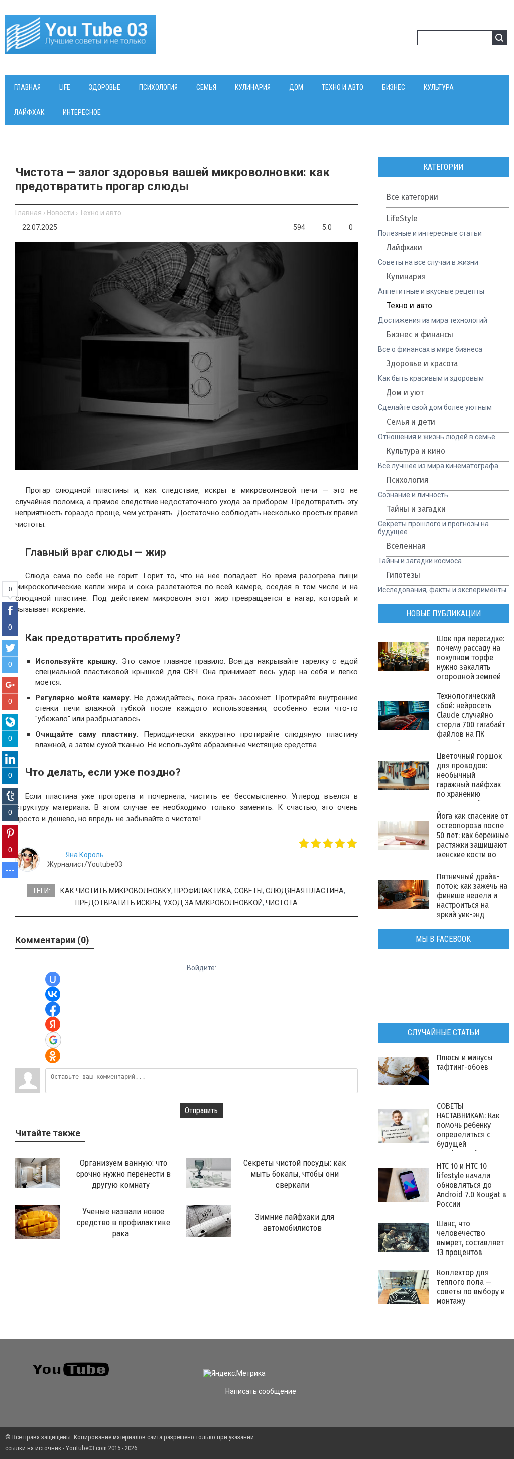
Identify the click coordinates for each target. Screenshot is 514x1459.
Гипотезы (403, 575)
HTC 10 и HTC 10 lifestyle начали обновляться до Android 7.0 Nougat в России (471, 1185)
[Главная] (80, 47)
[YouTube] (445, 1364)
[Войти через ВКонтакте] (52, 994)
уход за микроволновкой (213, 903)
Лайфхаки (404, 247)
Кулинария (406, 276)
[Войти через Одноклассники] (52, 1055)
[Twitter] (409, 1364)
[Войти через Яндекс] (52, 1024)
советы (248, 891)
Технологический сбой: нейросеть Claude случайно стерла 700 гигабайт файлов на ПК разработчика (471, 719)
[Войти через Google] (53, 1040)
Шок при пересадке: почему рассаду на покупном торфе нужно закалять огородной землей (470, 657)
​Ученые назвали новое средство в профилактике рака (123, 1222)
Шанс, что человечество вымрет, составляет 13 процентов (470, 1238)
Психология (407, 480)
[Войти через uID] (52, 979)
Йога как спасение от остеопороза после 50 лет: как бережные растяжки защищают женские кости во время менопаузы (473, 840)
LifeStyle (402, 218)
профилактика (202, 891)
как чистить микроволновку (115, 891)
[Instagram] (463, 1364)
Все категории (412, 197)
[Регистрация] (406, 39)
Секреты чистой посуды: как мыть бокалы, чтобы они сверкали (294, 1174)
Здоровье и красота (422, 363)
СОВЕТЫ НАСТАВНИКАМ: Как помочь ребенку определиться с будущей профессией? (468, 1129)
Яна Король (85, 855)
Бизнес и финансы (420, 334)
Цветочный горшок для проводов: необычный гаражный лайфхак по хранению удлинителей (469, 779)
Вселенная (406, 546)
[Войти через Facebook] (52, 1009)
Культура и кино (416, 451)
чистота (282, 903)
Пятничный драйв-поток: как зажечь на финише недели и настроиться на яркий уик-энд (472, 895)
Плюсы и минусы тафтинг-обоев (464, 1062)
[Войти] (390, 39)
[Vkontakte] (390, 1364)
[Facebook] (427, 1364)
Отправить (201, 1110)
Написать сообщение (260, 1391)
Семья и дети (411, 421)
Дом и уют (405, 392)
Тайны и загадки (416, 509)
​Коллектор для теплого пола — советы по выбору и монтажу (471, 1287)
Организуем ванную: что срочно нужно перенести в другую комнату (123, 1174)
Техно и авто (100, 213)
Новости (60, 213)
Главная (28, 213)
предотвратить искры (117, 903)
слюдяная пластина (305, 891)
